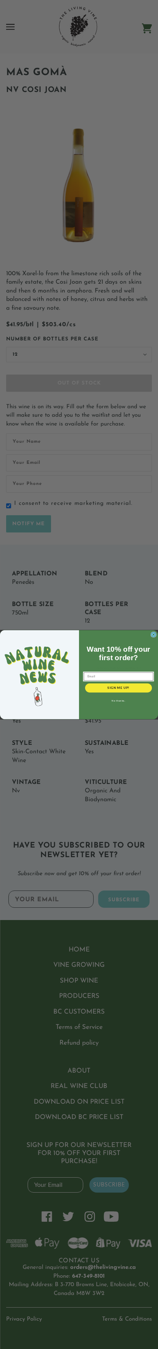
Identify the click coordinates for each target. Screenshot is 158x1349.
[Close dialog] (153, 634)
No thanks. (118, 700)
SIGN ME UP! (118, 687)
